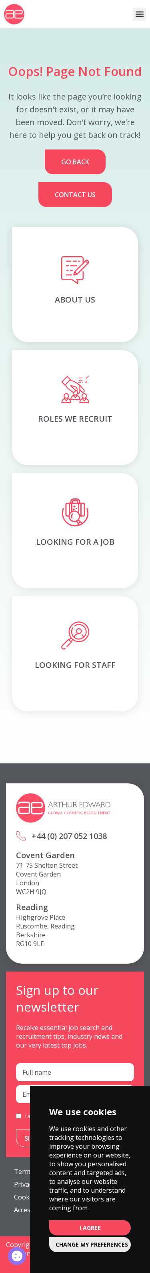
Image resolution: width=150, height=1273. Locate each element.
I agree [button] (90, 1227)
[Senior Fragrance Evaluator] (17, 1256)
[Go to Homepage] (14, 14)
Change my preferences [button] (92, 1244)
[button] (139, 14)
